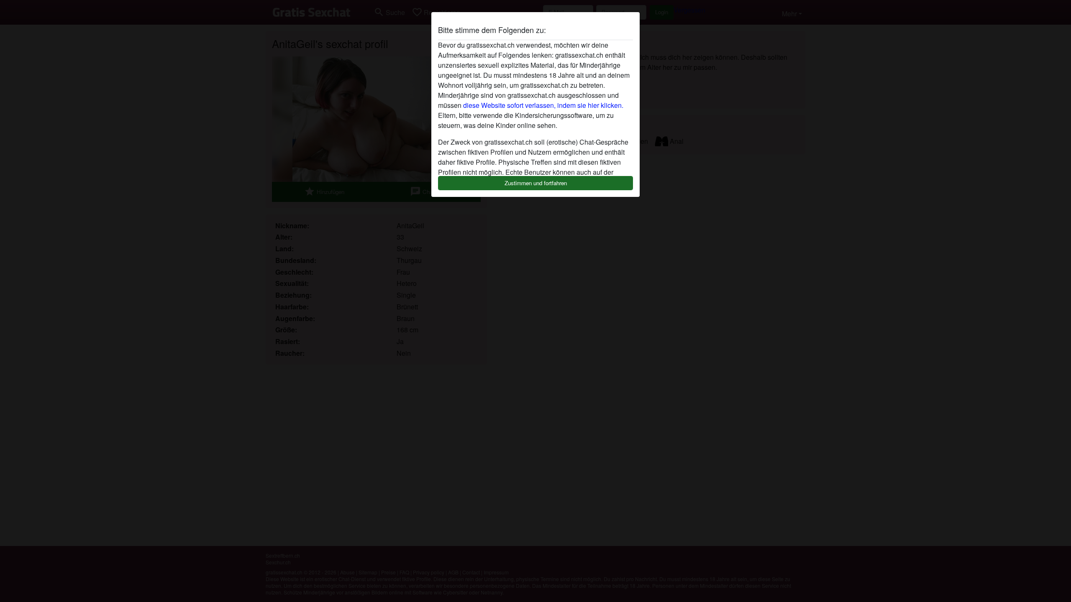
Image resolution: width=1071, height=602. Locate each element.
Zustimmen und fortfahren (536, 183)
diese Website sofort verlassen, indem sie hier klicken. (543, 105)
